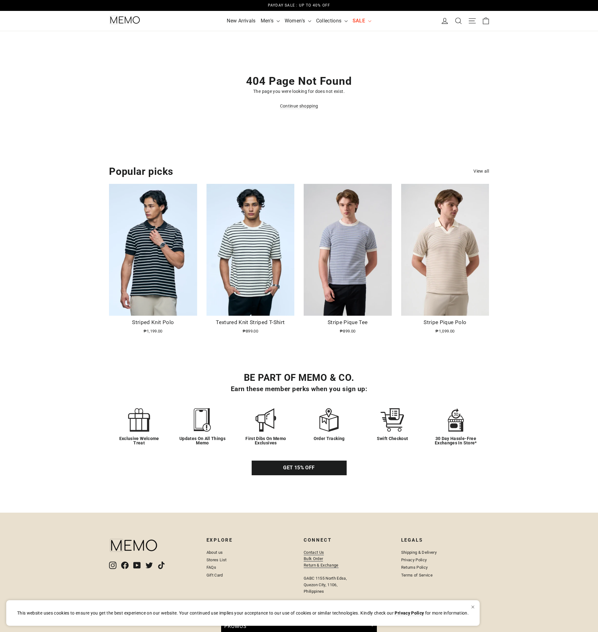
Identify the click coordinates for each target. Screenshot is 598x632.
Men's (268, 21)
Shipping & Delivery (419, 552)
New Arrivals (241, 21)
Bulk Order (313, 558)
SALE (360, 21)
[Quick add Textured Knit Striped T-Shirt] (286, 308)
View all (481, 171)
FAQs (211, 567)
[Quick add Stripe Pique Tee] (383, 308)
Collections (329, 21)
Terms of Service (417, 575)
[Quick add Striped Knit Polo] (188, 308)
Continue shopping (299, 105)
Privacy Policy (414, 560)
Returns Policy (414, 567)
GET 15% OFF (299, 468)
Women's (295, 21)
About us (214, 552)
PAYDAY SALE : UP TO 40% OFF (299, 5)
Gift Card (214, 575)
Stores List (216, 560)
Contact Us (314, 552)
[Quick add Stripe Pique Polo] (480, 308)
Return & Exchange (321, 565)
